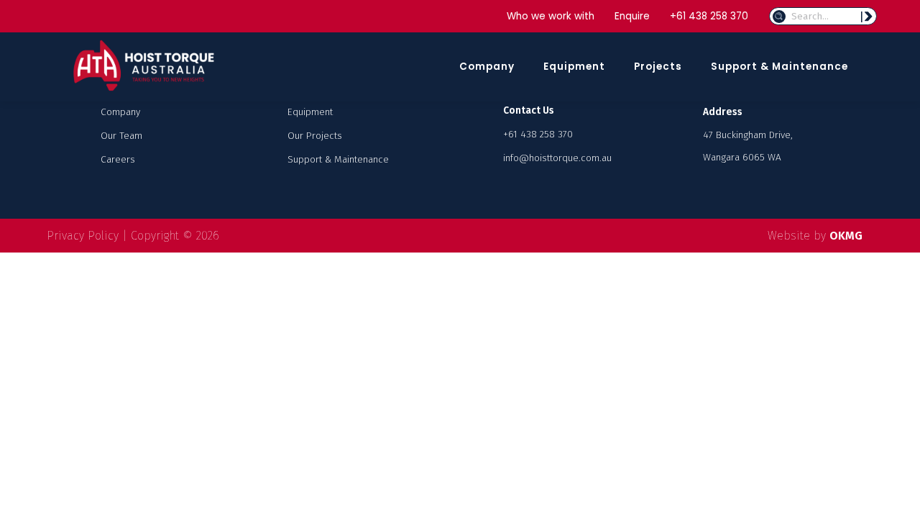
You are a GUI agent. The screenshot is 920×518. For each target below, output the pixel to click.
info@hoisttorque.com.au (557, 158)
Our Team (121, 136)
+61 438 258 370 (709, 16)
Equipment (574, 66)
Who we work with (550, 16)
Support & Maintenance (779, 66)
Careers (118, 159)
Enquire (632, 16)
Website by (815, 235)
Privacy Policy (83, 235)
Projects (658, 66)
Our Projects (315, 136)
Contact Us (528, 110)
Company (487, 66)
